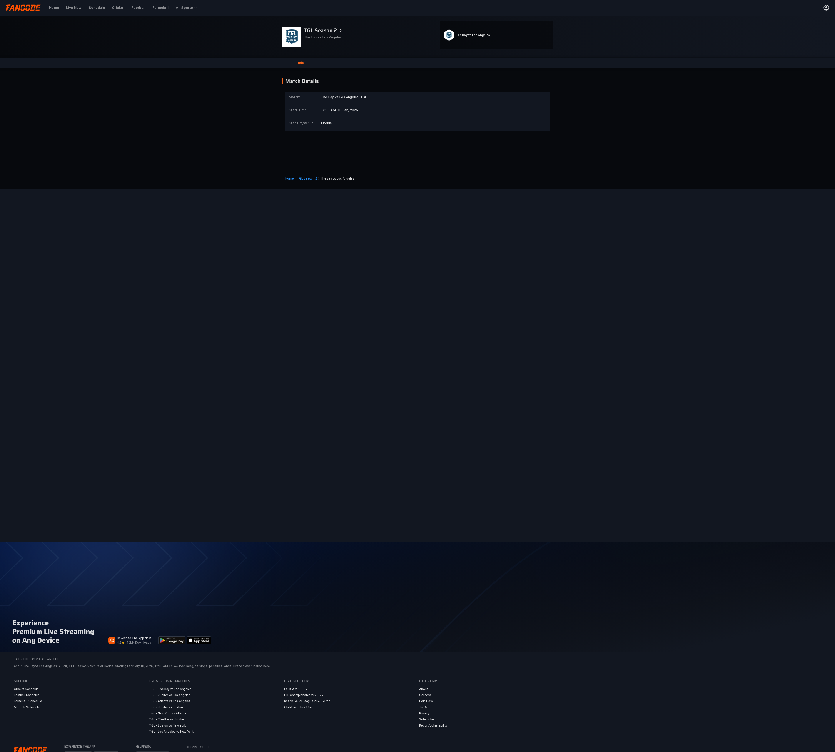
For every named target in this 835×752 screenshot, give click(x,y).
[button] (301, 63)
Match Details (302, 81)
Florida (326, 123)
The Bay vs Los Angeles (473, 35)
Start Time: (298, 110)
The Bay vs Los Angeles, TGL (344, 97)
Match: (294, 97)
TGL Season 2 (307, 178)
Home (289, 178)
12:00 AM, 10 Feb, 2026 (339, 110)
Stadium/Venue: (299, 123)
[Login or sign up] (826, 8)
